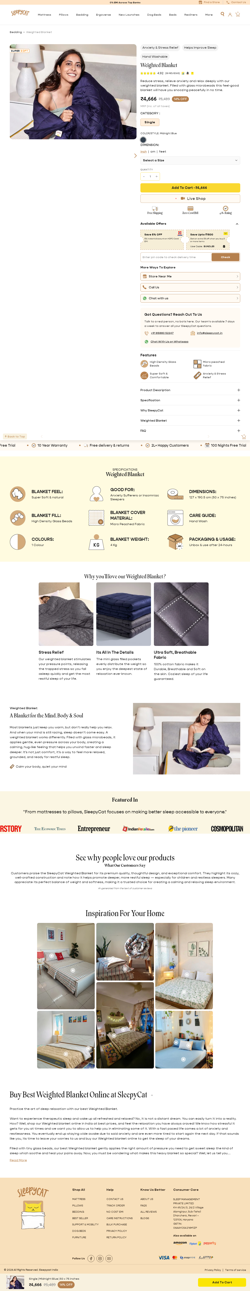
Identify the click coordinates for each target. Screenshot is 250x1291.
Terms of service (235, 1270)
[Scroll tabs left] (42, 436)
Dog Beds (79, 1231)
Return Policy (116, 1237)
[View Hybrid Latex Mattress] (73, 970)
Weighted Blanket (153, 420)
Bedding (16, 32)
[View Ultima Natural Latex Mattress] (88, 1048)
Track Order (115, 1205)
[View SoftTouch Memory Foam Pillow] (187, 974)
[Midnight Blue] (143, 140)
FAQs (143, 1205)
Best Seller (80, 1218)
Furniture (79, 1237)
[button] (190, 276)
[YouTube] (108, 1258)
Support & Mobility (85, 1224)
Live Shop (196, 198)
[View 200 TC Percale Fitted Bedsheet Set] (113, 958)
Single (150, 122)
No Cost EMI (114, 1211)
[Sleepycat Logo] (20, 14)
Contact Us (114, 1199)
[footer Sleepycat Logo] (33, 1192)
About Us (146, 1199)
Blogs (144, 1218)
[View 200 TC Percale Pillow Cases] (125, 969)
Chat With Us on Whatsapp (169, 341)
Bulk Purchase (116, 1224)
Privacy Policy (116, 1231)
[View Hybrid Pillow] (51, 955)
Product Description (155, 390)
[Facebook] (91, 1258)
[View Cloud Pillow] (188, 1045)
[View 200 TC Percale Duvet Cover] (134, 951)
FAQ (143, 431)
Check (225, 257)
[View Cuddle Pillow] (123, 1029)
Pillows (77, 1205)
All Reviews (148, 1211)
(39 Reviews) (172, 73)
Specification (150, 400)
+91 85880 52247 (162, 333)
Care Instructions (119, 1218)
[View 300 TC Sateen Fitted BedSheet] (183, 1059)
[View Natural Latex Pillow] (176, 1042)
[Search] (222, 14)
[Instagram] (100, 1258)
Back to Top (16, 436)
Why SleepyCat (151, 410)
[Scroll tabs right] (209, 436)
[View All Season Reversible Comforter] (65, 1054)
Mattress (78, 1199)
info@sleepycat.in (209, 333)
